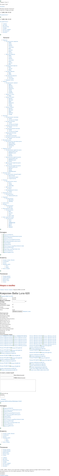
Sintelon (10, 45)
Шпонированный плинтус (12, 190)
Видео (7, 267)
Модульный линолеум (11, 132)
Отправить (3, 399)
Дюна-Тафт (11, 215)
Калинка (11, 50)
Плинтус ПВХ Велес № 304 (6, 339)
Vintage (10, 91)
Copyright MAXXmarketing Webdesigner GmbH (11, 401)
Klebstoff (11, 227)
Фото (7, 265)
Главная (5, 23)
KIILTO (10, 224)
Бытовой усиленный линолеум (13, 137)
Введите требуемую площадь (5, 301)
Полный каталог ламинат (12, 82)
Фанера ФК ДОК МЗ (34, 350)
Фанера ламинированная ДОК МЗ (37, 365)
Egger (10, 84)
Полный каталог (9, 194)
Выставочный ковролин (11, 75)
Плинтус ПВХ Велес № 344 (35, 342)
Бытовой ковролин (10, 71)
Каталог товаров (7, 29)
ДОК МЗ (10, 207)
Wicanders (11, 200)
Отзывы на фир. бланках (9, 260)
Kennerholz (11, 145)
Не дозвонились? (4, 14)
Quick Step (11, 185)
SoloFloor (11, 92)
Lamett (10, 147)
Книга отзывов (6, 268)
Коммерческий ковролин (11, 65)
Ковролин (5, 40)
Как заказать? (6, 31)
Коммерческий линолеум (12, 125)
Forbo (10, 221)
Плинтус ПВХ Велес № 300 (35, 340)
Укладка (5, 28)
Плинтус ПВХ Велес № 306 (35, 339)
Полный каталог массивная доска (14, 141)
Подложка (5, 197)
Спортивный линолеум (11, 135)
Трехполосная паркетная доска (13, 165)
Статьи (4, 282)
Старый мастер (12, 178)
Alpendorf (11, 87)
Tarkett (10, 90)
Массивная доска (7, 140)
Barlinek (10, 155)
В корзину (2, 6)
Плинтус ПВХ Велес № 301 (6, 337)
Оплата (4, 262)
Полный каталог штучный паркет (13, 174)
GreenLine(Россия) (13, 151)
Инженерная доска (7, 192)
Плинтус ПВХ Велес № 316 (6, 340)
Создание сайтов (4, 475)
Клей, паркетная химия (8, 217)
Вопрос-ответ (6, 280)
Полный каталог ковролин (12, 41)
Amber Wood (12, 142)
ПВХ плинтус (9, 187)
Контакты (5, 32)
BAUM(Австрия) (12, 152)
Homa (10, 220)
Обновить (2, 394)
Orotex (10, 44)
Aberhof (10, 85)
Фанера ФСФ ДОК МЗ (34, 345)
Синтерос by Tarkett (13, 120)
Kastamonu (11, 88)
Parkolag (11, 201)
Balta (10, 48)
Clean (10, 214)
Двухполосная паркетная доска (13, 162)
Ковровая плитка (10, 80)
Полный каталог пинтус (11, 181)
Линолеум (5, 115)
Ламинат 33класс (10, 107)
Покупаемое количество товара (5, 304)
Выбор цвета (6, 279)
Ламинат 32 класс (10, 97)
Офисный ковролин (10, 54)
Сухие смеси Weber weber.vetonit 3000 (38, 368)
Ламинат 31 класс (10, 94)
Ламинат (5, 81)
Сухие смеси (6, 202)
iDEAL (10, 42)
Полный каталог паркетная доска (13, 150)
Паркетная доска (7, 148)
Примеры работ (6, 264)
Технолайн (11, 47)
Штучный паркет (7, 172)
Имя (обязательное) (19, 375)
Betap (10, 51)
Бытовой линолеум (10, 121)
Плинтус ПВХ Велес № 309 (6, 342)
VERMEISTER (12, 222)
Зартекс (10, 52)
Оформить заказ (27, 311)
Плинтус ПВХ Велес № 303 (35, 336)
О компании (6, 261)
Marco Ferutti (12, 175)
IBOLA (10, 225)
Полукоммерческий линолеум (13, 128)
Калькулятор (6, 26)
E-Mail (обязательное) (19, 378)
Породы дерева (6, 276)
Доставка (5, 25)
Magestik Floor (12, 144)
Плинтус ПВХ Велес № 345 (6, 345)
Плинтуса (5, 180)
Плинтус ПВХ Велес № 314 (35, 343)
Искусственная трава (8, 208)
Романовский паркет (13, 177)
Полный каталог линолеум (12, 117)
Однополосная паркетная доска (13, 157)
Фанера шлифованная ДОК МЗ (36, 347)
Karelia (10, 154)
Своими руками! (7, 277)
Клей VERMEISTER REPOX (6, 336)
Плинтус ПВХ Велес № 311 (6, 343)
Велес (10, 182)
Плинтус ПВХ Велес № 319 (35, 337)
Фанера (5, 204)
